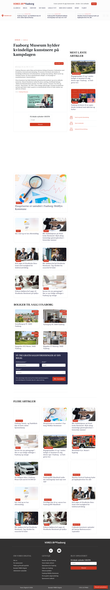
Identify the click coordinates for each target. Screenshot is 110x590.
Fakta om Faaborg (47, 568)
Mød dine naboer (65, 8)
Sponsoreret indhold (48, 578)
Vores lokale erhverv (48, 563)
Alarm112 (16, 8)
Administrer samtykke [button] (20, 571)
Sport (77, 8)
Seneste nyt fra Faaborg (49, 560)
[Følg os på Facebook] (51, 551)
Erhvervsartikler (46, 571)
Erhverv (33, 8)
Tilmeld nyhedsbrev (101, 587)
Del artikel (58, 63)
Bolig (25, 8)
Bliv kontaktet (59, 379)
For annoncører (18, 563)
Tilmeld (94, 4)
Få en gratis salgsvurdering (50, 576)
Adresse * (18, 369)
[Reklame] (40, 101)
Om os (15, 560)
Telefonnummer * (21, 362)
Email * (44, 362)
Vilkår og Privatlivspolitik (21, 565)
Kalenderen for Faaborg (49, 565)
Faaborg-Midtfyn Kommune (50, 573)
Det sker (42, 8)
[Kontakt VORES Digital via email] (59, 551)
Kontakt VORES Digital (20, 568)
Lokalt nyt (52, 8)
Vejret (84, 8)
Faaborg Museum (23, 92)
